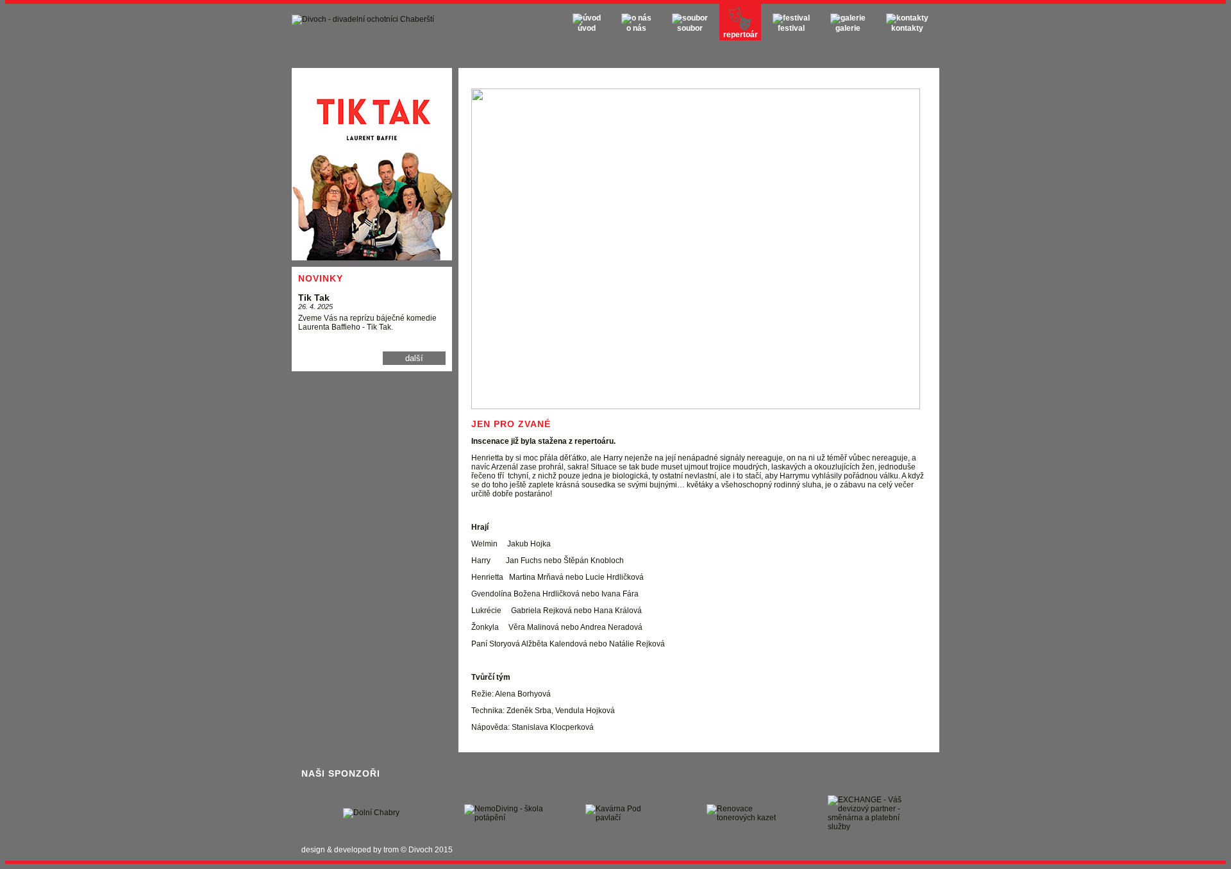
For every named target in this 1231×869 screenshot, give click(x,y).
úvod (587, 28)
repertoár (740, 34)
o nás (636, 28)
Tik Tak (314, 297)
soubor (690, 28)
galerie (847, 28)
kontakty (907, 28)
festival (791, 28)
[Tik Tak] (372, 257)
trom (391, 849)
